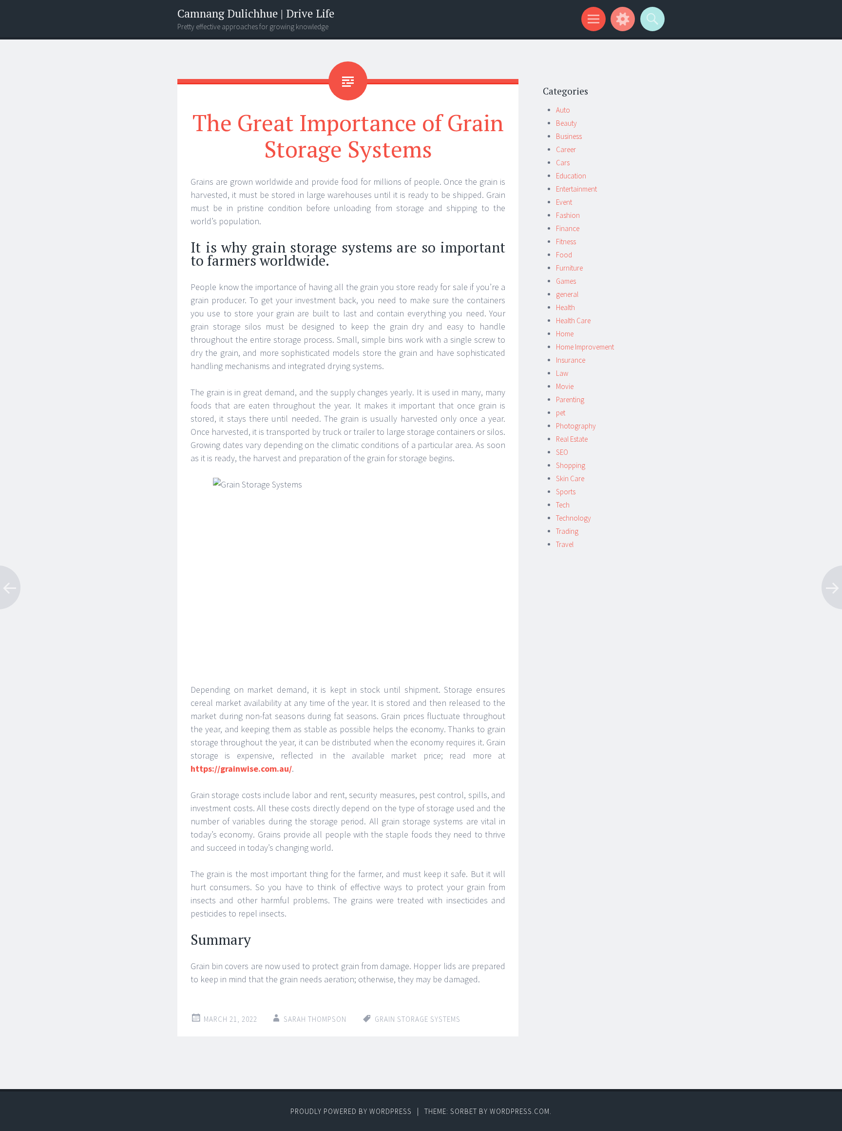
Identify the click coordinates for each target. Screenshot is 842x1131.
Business (569, 136)
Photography (576, 425)
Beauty (566, 123)
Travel (565, 544)
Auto (563, 110)
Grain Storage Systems (417, 1019)
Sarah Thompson (315, 1019)
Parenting (570, 399)
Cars (563, 162)
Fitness (566, 241)
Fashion (568, 215)
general (567, 294)
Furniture (569, 268)
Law (562, 373)
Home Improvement (585, 346)
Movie (565, 386)
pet (560, 412)
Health (565, 307)
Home (565, 333)
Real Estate (572, 439)
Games (566, 281)
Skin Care (570, 478)
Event (564, 202)
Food (564, 254)
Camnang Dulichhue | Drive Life (255, 13)
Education (571, 175)
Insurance (570, 360)
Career (566, 149)
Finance (567, 228)
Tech (563, 504)
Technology (573, 518)
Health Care (573, 320)
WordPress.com (520, 1111)
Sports (565, 491)
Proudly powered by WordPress (351, 1111)
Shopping (570, 465)
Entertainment (576, 189)
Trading (567, 531)
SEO (562, 452)
